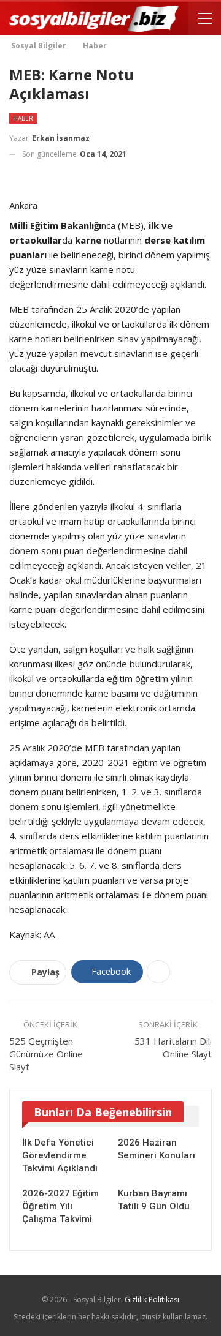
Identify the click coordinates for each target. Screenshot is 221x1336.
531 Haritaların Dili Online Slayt (173, 1047)
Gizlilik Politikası (152, 1299)
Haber (23, 118)
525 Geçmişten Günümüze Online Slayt (46, 1054)
